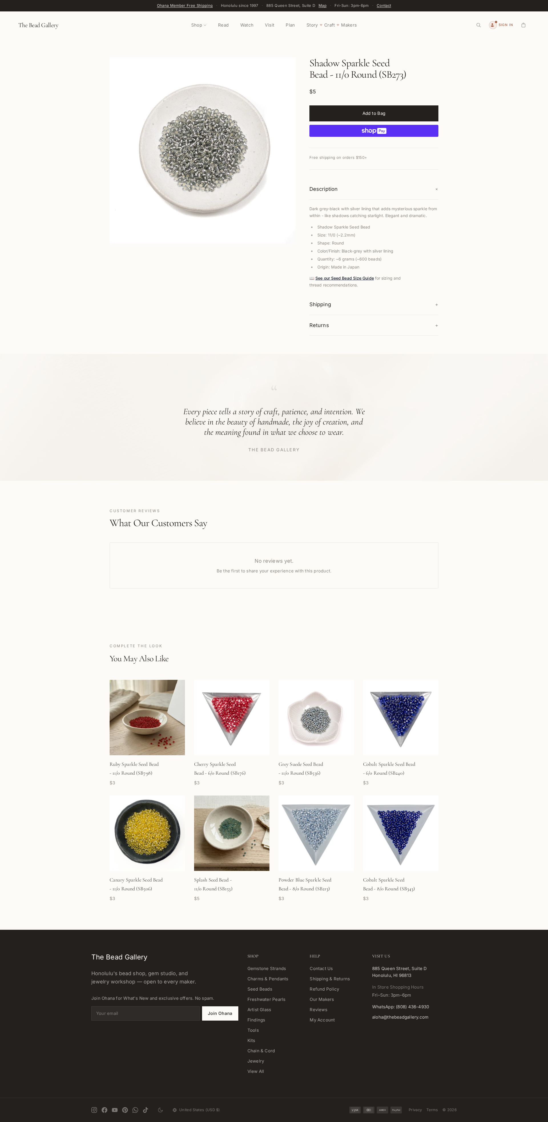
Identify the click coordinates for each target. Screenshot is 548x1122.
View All (255, 1071)
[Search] (478, 25)
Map (323, 5)
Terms (432, 1109)
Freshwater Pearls (266, 999)
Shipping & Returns (330, 978)
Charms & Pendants (268, 978)
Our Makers (322, 999)
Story (312, 25)
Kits (251, 1040)
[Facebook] (104, 1110)
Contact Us (321, 968)
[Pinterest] (125, 1110)
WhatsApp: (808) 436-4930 (400, 1006)
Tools (253, 1030)
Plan (290, 25)
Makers (349, 25)
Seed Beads (259, 989)
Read (223, 25)
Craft (329, 25)
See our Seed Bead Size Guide (344, 278)
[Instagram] (94, 1110)
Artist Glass (259, 1009)
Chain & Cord (261, 1050)
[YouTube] (115, 1110)
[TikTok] (145, 1110)
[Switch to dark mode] (160, 1110)
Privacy (415, 1109)
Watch (247, 25)
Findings (256, 1020)
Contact (384, 5)
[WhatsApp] (135, 1110)
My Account (322, 1020)
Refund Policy (324, 989)
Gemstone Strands (266, 968)
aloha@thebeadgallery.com (400, 1017)
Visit (269, 25)
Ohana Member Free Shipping (185, 5)
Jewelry (255, 1061)
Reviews (318, 1009)
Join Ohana (220, 1013)
